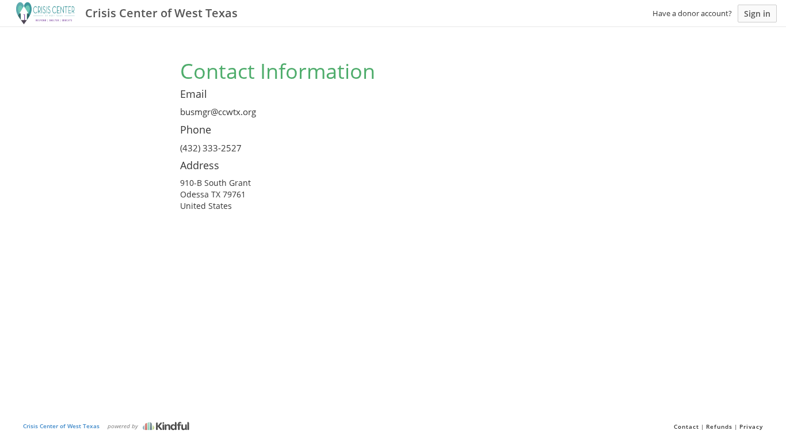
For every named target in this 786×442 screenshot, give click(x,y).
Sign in (757, 13)
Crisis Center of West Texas (61, 426)
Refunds (719, 426)
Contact (686, 426)
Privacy (751, 426)
